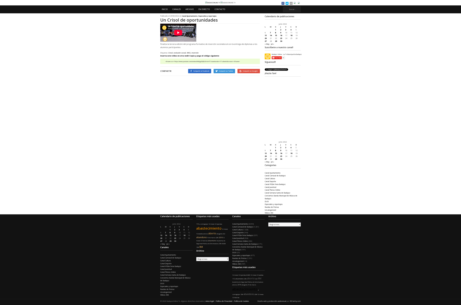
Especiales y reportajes (207, 16)
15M (197, 247)
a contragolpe (203, 224)
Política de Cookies (241, 301)
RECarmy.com (295, 301)
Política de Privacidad (224, 301)
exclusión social (180, 53)
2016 (221, 237)
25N (220, 243)
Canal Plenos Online (272, 190)
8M (201, 246)
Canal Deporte (270, 181)
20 (266, 38)
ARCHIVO (189, 9)
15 (276, 35)
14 (271, 35)
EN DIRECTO (204, 9)
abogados (219, 234)
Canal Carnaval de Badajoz (275, 175)
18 (291, 35)
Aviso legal (210, 301)
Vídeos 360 (269, 213)
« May (267, 44)
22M (217, 237)
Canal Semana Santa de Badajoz (277, 193)
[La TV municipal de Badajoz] (213, 2)
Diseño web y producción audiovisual (271, 301)
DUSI (267, 201)
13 (266, 35)
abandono (201, 237)
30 (281, 41)
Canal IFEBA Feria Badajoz (275, 184)
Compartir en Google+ (250, 71)
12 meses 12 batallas (257, 275)
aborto (212, 233)
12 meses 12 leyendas (215, 224)
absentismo (212, 241)
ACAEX (224, 243)
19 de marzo (211, 237)
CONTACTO (220, 9)
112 (197, 224)
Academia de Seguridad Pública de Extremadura (247, 282)
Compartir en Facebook (201, 71)
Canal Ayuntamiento (189, 16)
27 (266, 41)
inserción (195, 53)
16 (281, 35)
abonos (205, 234)
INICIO (165, 9)
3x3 (224, 234)
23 (281, 38)
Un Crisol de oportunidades (189, 20)
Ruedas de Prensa (272, 207)
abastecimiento (208, 228)
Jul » (272, 44)
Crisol (170, 53)
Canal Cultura (270, 178)
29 (276, 41)
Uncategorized (270, 210)
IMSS (189, 53)
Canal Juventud (270, 187)
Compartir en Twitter (226, 71)
